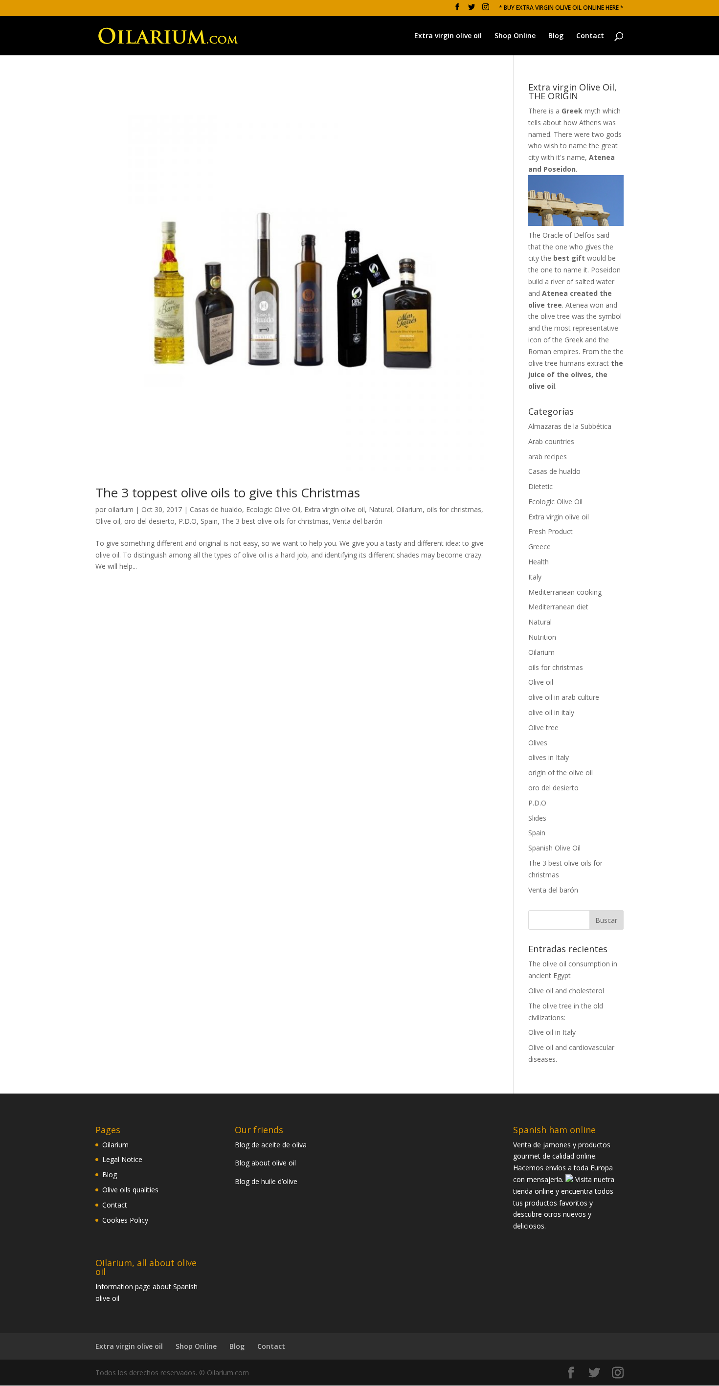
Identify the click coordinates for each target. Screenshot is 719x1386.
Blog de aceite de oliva (271, 1144)
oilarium (121, 509)
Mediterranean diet (558, 606)
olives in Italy (548, 757)
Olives (537, 742)
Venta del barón (357, 521)
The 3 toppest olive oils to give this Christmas (227, 492)
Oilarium (409, 509)
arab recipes (547, 456)
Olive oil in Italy (552, 1032)
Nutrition (542, 637)
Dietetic (540, 486)
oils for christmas (454, 509)
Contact (590, 36)
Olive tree (543, 727)
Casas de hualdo (216, 509)
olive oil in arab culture (563, 697)
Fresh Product (550, 531)
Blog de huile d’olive (266, 1181)
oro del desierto (149, 521)
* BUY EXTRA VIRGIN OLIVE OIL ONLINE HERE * (561, 8)
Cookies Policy (125, 1220)
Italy (534, 576)
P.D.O (188, 521)
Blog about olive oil (265, 1162)
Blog (555, 36)
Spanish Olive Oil (554, 847)
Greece (539, 546)
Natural (380, 509)
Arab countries (551, 441)
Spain (209, 521)
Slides (537, 818)
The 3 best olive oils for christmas (275, 521)
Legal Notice (122, 1159)
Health (538, 561)
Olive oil (107, 521)
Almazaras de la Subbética (569, 426)
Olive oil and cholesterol (566, 990)
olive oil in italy (551, 712)
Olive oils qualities (130, 1189)
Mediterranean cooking (565, 592)
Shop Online (515, 36)
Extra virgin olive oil (448, 36)
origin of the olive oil (560, 772)
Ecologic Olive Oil (273, 509)
